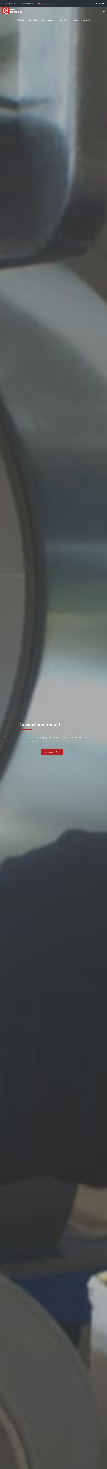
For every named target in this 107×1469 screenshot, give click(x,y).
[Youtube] (103, 3)
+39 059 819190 (49, 4)
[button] (52, 752)
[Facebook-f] (96, 3)
